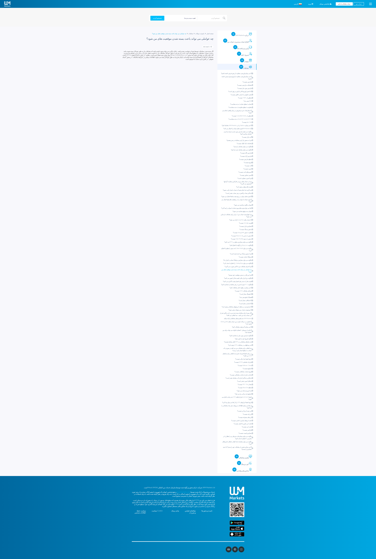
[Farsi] (237, 534)
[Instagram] (241, 549)
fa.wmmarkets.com (183, 492)
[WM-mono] (7, 4)
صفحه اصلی (210, 33)
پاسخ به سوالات (199, 33)
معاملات (190, 33)
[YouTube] (229, 549)
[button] (370, 4)
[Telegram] (235, 549)
